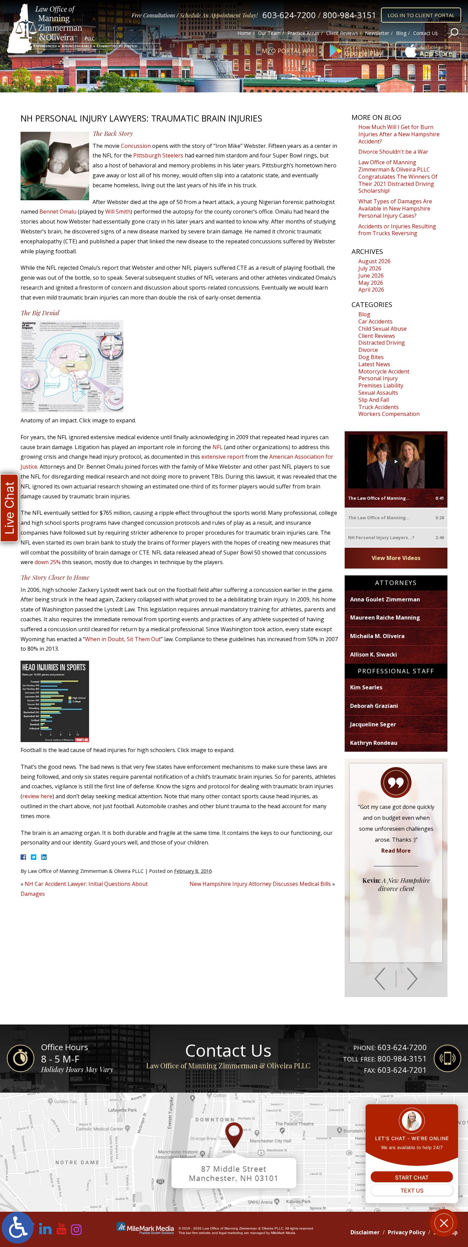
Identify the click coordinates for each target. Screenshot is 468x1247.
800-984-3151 (349, 15)
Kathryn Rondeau (373, 743)
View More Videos (396, 558)
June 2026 (371, 275)
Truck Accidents (378, 407)
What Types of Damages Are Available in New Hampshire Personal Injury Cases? (395, 208)
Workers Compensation (389, 414)
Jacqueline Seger (373, 724)
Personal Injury (378, 378)
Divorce (368, 350)
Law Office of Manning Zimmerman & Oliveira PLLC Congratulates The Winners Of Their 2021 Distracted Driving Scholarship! (398, 176)
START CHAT (412, 1177)
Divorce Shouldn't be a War (393, 151)
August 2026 (374, 261)
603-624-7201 (402, 1070)
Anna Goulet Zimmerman (385, 599)
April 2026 (371, 289)
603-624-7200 (289, 15)
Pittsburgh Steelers (158, 155)
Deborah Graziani (374, 706)
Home (244, 33)
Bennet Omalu (57, 211)
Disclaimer (365, 1232)
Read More (396, 850)
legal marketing (231, 1233)
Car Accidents (375, 321)
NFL (217, 447)
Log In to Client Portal (421, 15)
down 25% (48, 562)
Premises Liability (380, 385)
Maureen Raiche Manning (385, 617)
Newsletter (377, 33)
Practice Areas (303, 33)
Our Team (269, 33)
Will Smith (118, 211)
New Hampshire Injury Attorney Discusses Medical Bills (260, 884)
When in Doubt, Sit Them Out (123, 639)
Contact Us (425, 33)
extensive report (223, 456)
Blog (401, 33)
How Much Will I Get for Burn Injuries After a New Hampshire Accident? (399, 134)
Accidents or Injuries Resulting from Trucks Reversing (397, 229)
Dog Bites (371, 357)
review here (37, 796)
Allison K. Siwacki (373, 654)
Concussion (136, 146)
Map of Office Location (234, 1152)
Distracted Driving (381, 342)
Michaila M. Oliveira (377, 636)
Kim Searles (366, 687)
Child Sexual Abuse (382, 328)
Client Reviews (342, 33)
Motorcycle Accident (383, 371)
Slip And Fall (373, 400)
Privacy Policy (406, 1232)
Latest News (374, 364)
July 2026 (369, 268)
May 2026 (370, 283)
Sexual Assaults (378, 392)
